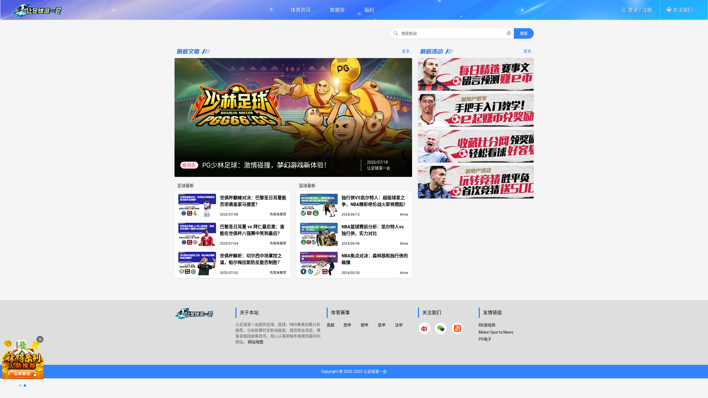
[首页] (202, 335)
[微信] (441, 328)
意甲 (382, 325)
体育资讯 (301, 10)
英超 (330, 325)
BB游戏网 (487, 325)
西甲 (347, 325)
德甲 (364, 325)
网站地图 (255, 342)
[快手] (457, 328)
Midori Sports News (496, 332)
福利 (369, 10)
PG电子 (485, 339)
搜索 (524, 33)
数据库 (337, 10)
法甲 (399, 325)
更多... (407, 51)
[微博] (424, 328)
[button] (683, 10)
